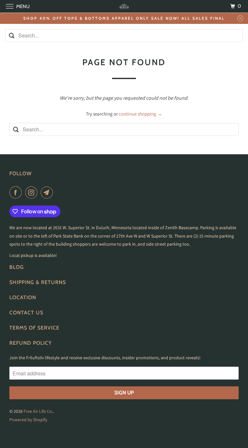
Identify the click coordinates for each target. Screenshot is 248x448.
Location (22, 297)
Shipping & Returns (37, 282)
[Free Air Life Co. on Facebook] (16, 192)
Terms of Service (34, 328)
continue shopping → (140, 114)
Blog (16, 267)
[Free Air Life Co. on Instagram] (32, 192)
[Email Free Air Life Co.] (48, 192)
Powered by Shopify (28, 420)
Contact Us (26, 313)
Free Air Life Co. (38, 411)
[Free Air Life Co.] (124, 6)
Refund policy (30, 343)
